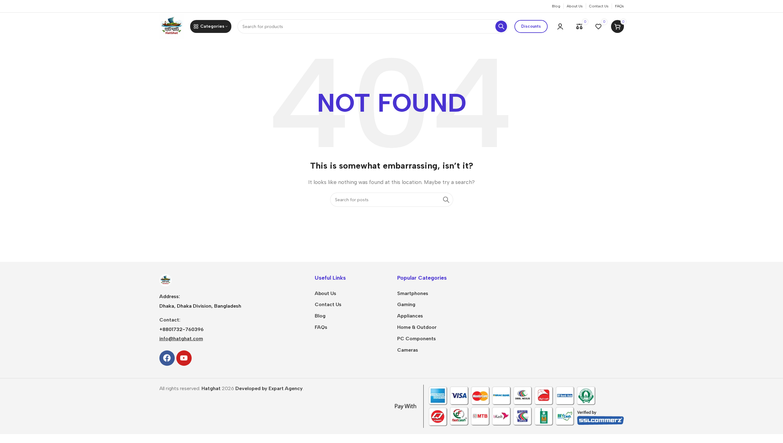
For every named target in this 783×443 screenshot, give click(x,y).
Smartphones (412, 293)
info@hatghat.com (181, 338)
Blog (320, 316)
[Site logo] (171, 26)
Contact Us (328, 304)
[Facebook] (167, 358)
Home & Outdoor (417, 327)
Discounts (531, 26)
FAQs (321, 327)
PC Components (416, 338)
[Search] (501, 26)
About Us (325, 293)
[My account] (560, 26)
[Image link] (165, 280)
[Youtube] (184, 358)
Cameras (407, 350)
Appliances (410, 316)
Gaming (406, 304)
